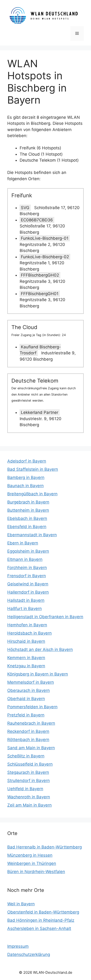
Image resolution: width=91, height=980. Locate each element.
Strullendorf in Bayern (28, 780)
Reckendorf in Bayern (28, 731)
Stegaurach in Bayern (28, 772)
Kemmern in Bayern (26, 657)
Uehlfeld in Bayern (25, 788)
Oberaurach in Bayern (28, 690)
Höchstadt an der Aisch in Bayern (40, 649)
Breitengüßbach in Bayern (32, 493)
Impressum (18, 946)
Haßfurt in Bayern (24, 608)
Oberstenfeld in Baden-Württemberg (43, 912)
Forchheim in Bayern (27, 567)
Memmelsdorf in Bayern (30, 682)
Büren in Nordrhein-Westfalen (36, 871)
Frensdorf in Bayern (26, 575)
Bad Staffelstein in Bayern (32, 469)
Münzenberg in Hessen (29, 855)
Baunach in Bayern (25, 485)
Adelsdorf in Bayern (26, 461)
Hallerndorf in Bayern (28, 592)
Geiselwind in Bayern (27, 584)
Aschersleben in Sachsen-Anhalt (39, 928)
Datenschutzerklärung (28, 954)
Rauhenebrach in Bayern (31, 723)
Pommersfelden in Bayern (32, 706)
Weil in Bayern (21, 903)
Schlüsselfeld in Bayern (30, 764)
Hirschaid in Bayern (26, 641)
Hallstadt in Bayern (25, 600)
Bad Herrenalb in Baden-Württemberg (44, 847)
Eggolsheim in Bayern (28, 551)
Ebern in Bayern (22, 543)
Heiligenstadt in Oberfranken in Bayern (45, 616)
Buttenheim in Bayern (28, 510)
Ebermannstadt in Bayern (32, 534)
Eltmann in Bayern (24, 559)
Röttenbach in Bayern (28, 739)
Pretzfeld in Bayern (25, 715)
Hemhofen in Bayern (27, 624)
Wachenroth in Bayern (28, 797)
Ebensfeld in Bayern (26, 526)
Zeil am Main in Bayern (29, 805)
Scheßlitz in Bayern (25, 756)
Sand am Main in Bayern (31, 747)
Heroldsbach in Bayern (29, 633)
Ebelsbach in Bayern (27, 518)
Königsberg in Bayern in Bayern (37, 674)
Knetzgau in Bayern (26, 665)
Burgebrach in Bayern (28, 502)
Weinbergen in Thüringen (31, 863)
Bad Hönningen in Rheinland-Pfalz (40, 920)
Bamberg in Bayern (25, 477)
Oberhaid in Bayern (26, 698)
